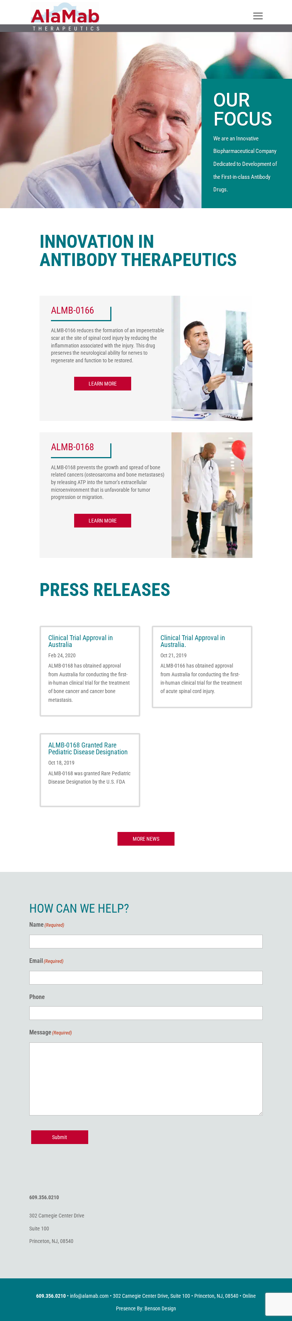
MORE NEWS (146, 839)
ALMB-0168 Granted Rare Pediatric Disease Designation (88, 748)
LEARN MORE (103, 384)
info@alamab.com (89, 1296)
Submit (59, 1137)
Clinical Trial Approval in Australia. (192, 641)
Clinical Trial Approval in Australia (80, 641)
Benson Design (160, 1308)
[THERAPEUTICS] (65, 12)
